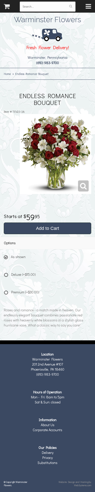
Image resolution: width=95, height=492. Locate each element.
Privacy (47, 457)
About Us (47, 424)
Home (7, 74)
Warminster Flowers (47, 19)
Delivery (47, 452)
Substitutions (47, 462)
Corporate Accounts (47, 429)
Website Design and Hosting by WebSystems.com (75, 483)
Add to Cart (47, 228)
